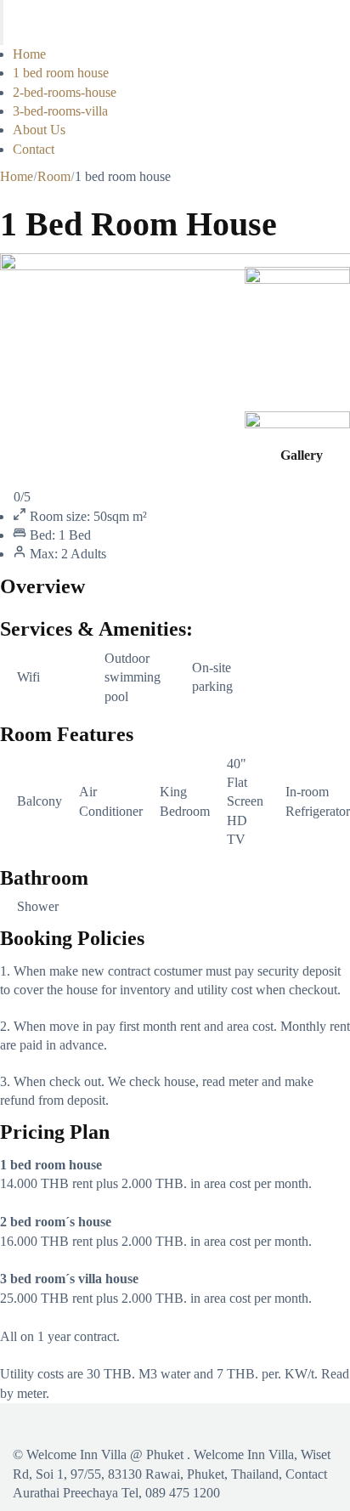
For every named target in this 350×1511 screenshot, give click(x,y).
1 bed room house (61, 72)
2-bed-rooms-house (64, 92)
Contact (33, 149)
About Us (39, 129)
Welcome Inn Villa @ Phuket (104, 1454)
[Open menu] (1, 11)
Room (54, 176)
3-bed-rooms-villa (60, 111)
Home (29, 54)
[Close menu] (1, 33)
